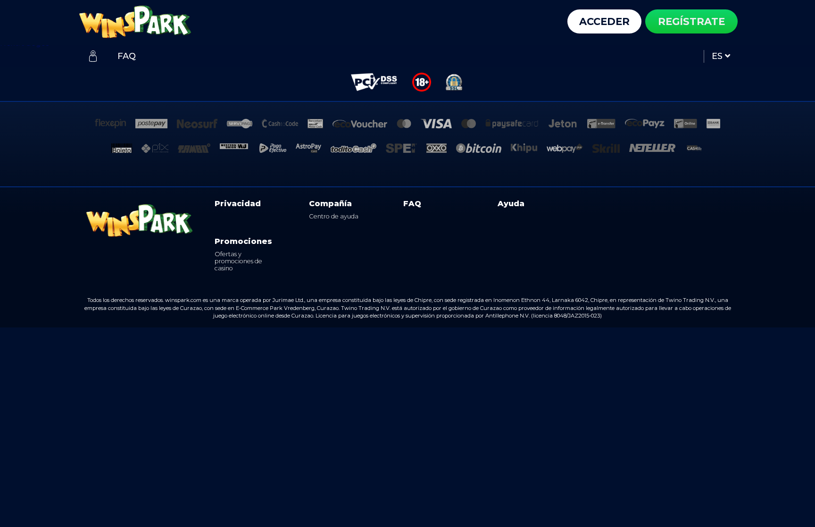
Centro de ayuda (333, 216)
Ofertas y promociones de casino (238, 261)
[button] (719, 56)
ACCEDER (604, 21)
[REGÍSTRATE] (93, 56)
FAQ (412, 203)
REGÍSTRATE (691, 21)
